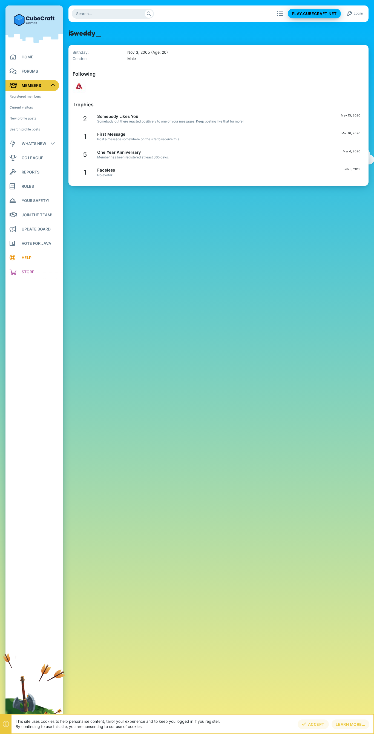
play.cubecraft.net (314, 14)
